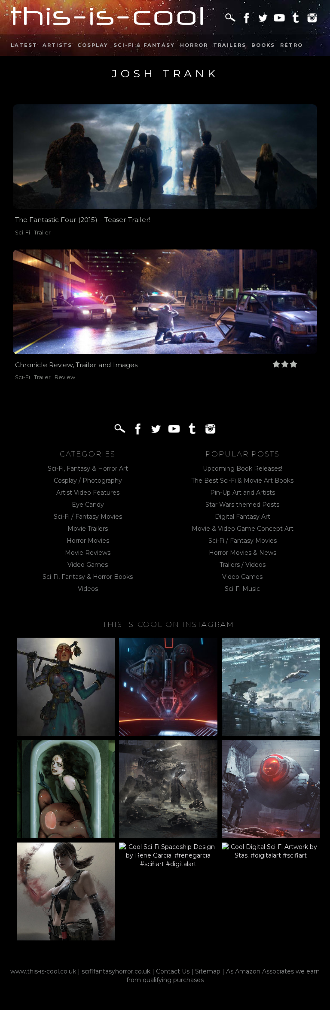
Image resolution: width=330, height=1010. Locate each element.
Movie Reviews (87, 553)
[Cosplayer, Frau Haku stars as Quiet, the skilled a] (66, 891)
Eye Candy (88, 504)
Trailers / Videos (243, 565)
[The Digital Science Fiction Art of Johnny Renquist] (168, 687)
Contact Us (172, 971)
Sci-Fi (22, 232)
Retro (291, 45)
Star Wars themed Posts (242, 504)
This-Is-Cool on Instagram (168, 624)
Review (65, 377)
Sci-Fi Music (242, 589)
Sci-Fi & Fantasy (144, 45)
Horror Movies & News (242, 553)
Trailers (229, 45)
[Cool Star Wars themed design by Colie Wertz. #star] (271, 789)
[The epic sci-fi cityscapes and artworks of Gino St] (271, 687)
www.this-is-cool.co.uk (43, 971)
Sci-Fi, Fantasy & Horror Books (88, 577)
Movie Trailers (87, 528)
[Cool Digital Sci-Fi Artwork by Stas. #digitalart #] (271, 891)
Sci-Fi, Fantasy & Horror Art (88, 468)
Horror (194, 45)
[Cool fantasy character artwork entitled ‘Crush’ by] (66, 687)
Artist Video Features (87, 492)
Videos (88, 589)
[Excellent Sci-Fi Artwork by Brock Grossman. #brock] (168, 789)
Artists (57, 45)
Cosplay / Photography (88, 480)
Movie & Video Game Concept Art (242, 528)
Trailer (42, 232)
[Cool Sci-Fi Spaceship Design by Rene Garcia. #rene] (168, 891)
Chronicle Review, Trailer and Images (76, 365)
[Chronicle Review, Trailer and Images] (165, 301)
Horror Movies (88, 541)
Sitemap (207, 971)
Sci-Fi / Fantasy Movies (88, 516)
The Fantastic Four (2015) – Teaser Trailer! (82, 220)
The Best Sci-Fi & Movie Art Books (242, 480)
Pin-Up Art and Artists (242, 492)
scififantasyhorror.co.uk (116, 971)
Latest (24, 45)
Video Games (87, 565)
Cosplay (92, 45)
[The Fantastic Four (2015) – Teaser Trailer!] (165, 156)
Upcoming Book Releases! (242, 468)
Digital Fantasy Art (242, 516)
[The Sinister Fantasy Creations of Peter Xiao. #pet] (66, 789)
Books (263, 45)
